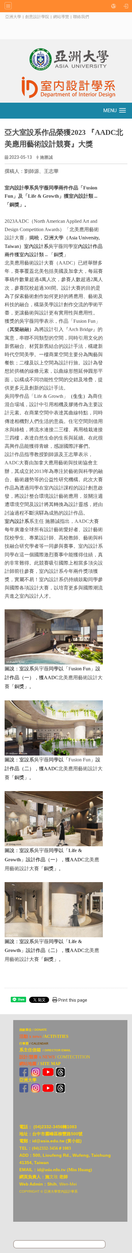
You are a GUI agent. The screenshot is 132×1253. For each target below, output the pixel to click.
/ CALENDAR (38, 1043)
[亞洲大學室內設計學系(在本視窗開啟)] (66, 59)
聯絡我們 (81, 16)
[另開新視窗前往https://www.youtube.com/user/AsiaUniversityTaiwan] (48, 1087)
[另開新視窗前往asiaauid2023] (35, 1071)
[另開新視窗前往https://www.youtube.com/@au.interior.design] (48, 1071)
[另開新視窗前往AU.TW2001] (24, 1087)
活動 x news (30, 1036)
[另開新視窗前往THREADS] (60, 1071)
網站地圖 (28, 1063)
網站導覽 (61, 16)
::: (2, 16)
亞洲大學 (13, 16)
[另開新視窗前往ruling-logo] (7, 1023)
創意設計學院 (37, 16)
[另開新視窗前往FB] (24, 1071)
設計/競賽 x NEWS (37, 1057)
